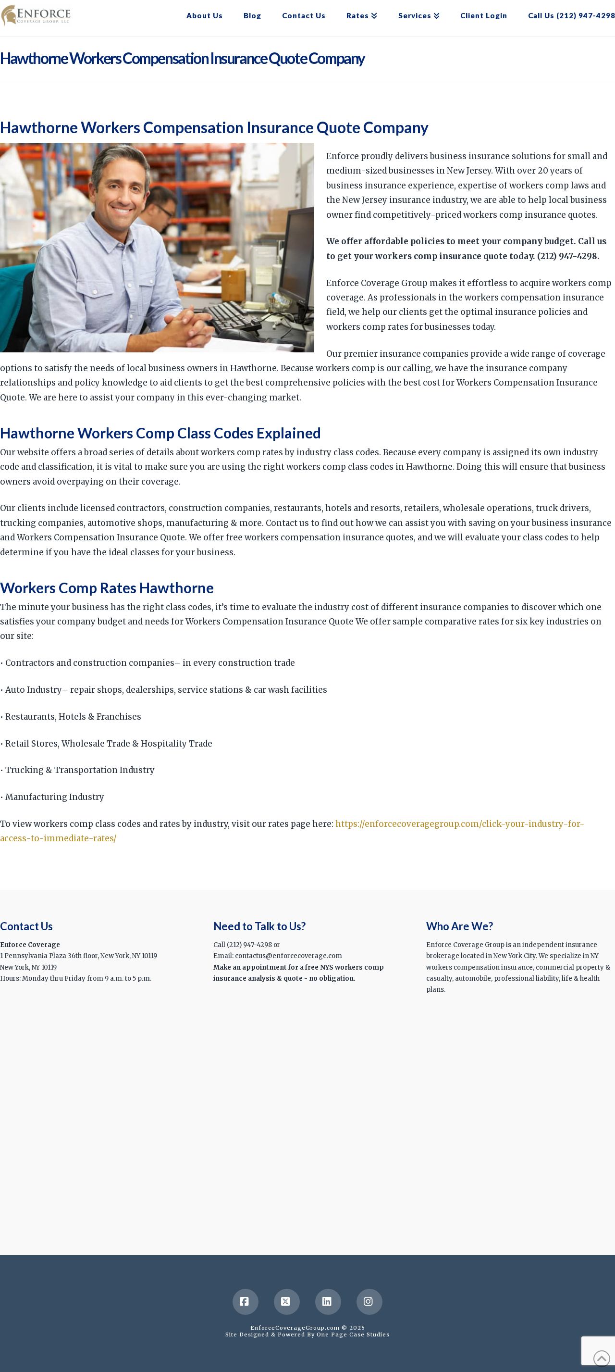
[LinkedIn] (328, 1302)
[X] (287, 1302)
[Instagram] (369, 1302)
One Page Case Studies (353, 1334)
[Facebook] (245, 1302)
